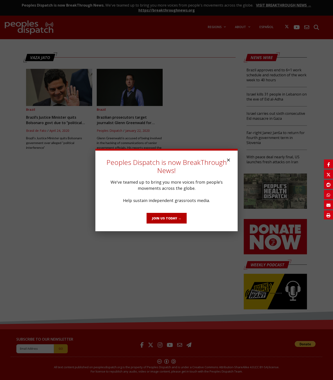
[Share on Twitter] (328, 174)
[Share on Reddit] (328, 184)
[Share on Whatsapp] (328, 194)
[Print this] (328, 214)
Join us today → (166, 218)
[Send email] (328, 204)
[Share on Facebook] (328, 163)
